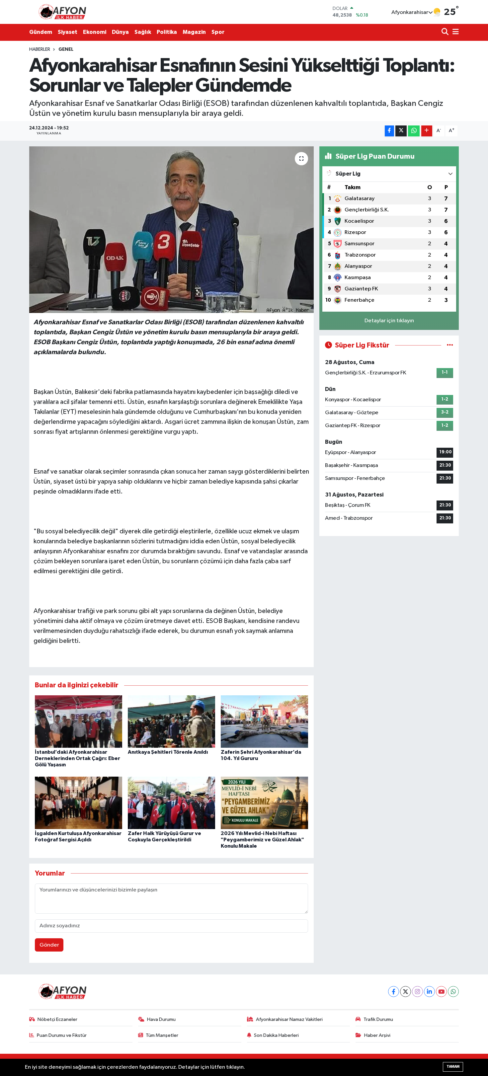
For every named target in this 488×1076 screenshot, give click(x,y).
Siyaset (67, 32)
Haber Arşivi (377, 1035)
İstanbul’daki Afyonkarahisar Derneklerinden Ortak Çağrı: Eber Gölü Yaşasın (77, 758)
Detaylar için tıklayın (389, 321)
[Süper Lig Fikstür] (450, 345)
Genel (65, 49)
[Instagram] (417, 991)
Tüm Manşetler (162, 1035)
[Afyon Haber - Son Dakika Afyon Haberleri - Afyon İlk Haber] (64, 11)
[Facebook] (393, 991)
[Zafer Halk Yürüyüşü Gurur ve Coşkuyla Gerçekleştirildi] (171, 803)
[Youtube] (441, 991)
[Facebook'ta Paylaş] (389, 130)
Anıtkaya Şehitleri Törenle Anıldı (168, 752)
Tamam (453, 1066)
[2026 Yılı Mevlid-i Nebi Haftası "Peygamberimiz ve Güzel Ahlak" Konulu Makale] (264, 803)
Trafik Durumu (378, 1019)
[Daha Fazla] (426, 130)
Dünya (120, 32)
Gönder (49, 945)
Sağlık (142, 32)
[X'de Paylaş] (401, 130)
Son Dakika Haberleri (276, 1035)
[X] (405, 991)
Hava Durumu (161, 1019)
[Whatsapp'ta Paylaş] (414, 130)
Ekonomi (94, 32)
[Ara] (446, 32)
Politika (167, 32)
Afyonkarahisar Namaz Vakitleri (289, 1019)
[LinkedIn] (429, 991)
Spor (217, 32)
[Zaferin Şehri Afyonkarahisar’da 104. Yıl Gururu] (264, 721)
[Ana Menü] (454, 32)
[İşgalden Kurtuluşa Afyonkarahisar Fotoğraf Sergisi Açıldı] (78, 803)
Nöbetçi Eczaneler (57, 1019)
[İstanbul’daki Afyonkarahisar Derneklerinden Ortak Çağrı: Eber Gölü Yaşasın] (78, 721)
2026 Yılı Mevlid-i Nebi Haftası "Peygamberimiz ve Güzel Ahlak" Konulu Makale (262, 840)
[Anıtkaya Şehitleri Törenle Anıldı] (171, 721)
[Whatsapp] (453, 991)
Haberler (39, 49)
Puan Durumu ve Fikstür (62, 1035)
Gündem (40, 32)
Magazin (194, 32)
